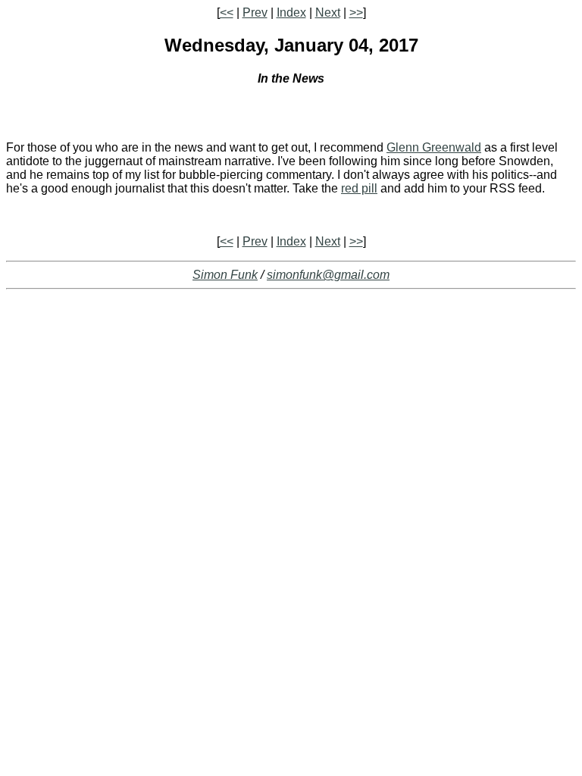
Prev (255, 12)
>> (356, 12)
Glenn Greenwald (433, 147)
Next (327, 12)
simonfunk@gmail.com (328, 274)
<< (226, 12)
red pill (359, 188)
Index (291, 12)
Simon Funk (225, 274)
